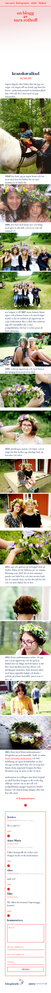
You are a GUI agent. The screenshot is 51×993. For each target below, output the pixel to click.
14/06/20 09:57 (13, 844)
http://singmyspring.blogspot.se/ (31, 874)
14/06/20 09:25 (13, 820)
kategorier (22, 3)
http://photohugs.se (26, 820)
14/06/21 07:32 (12, 897)
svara (9, 831)
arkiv (34, 3)
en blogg (25, 17)
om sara (9, 3)
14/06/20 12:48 (13, 874)
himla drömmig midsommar (18, 758)
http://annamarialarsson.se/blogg (20, 847)
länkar (42, 3)
